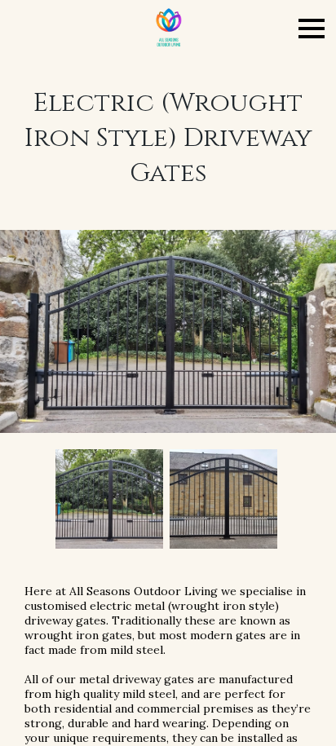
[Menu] (311, 28)
